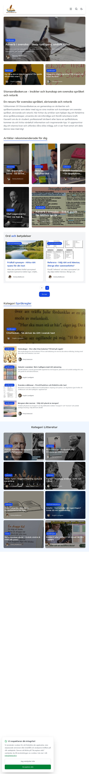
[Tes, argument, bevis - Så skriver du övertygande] (16, 164)
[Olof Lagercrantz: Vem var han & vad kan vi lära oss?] (16, 207)
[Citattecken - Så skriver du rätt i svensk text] (45, 326)
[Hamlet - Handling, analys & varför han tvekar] (65, 476)
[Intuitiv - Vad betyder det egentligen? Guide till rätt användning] (65, 505)
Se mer (44, 294)
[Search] (76, 9)
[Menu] (70, 9)
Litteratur (67, 167)
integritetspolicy (11, 756)
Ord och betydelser (14, 243)
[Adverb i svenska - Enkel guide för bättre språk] (58, 207)
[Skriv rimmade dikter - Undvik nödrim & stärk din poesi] (24, 534)
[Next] (47, 288)
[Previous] (42, 288)
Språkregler (10, 40)
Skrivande (8, 70)
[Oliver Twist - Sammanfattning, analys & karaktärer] (24, 476)
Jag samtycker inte (28, 761)
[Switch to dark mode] (81, 9)
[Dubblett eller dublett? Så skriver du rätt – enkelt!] (65, 534)
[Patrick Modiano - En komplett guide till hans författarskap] (24, 446)
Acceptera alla (27, 767)
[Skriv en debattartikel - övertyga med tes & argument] (44, 164)
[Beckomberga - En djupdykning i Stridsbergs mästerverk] (65, 446)
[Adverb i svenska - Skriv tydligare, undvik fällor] (45, 39)
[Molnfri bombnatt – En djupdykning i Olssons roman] (73, 164)
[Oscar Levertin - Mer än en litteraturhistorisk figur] (24, 505)
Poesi (7, 533)
